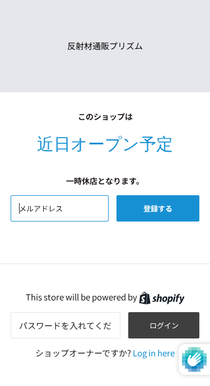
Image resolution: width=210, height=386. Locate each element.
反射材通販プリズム (105, 45)
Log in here (154, 353)
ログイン (164, 325)
